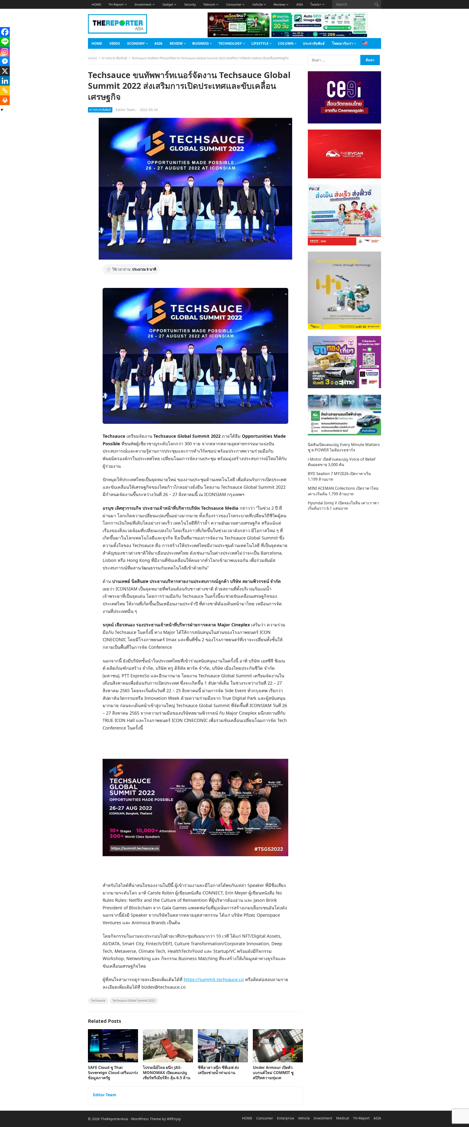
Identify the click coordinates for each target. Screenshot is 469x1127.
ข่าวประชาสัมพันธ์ (114, 58)
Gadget (167, 4)
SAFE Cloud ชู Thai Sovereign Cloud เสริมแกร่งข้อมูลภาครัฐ (113, 1072)
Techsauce (98, 1000)
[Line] (5, 42)
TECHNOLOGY (230, 43)
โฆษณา (315, 4)
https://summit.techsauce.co (214, 979)
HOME (96, 4)
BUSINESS (200, 43)
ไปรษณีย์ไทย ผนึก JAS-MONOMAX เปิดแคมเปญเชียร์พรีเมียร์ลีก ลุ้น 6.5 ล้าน (166, 1072)
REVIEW (176, 43)
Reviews (279, 4)
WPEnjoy (174, 1119)
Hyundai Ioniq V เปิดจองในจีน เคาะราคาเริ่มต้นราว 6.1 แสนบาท (343, 505)
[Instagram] (5, 51)
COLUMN (285, 43)
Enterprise (285, 1118)
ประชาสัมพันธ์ (314, 43)
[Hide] (2, 110)
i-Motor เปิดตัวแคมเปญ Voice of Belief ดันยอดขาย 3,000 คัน (341, 462)
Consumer (233, 4)
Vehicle (257, 4)
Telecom (209, 4)
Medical (342, 1118)
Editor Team (125, 109)
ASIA (299, 4)
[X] (5, 71)
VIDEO (114, 43)
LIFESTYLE (259, 43)
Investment (143, 4)
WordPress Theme (146, 1119)
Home (92, 58)
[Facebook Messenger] (5, 61)
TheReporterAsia (114, 1119)
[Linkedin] (5, 81)
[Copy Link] (5, 90)
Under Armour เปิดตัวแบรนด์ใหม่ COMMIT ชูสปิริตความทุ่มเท (273, 1072)
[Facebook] (5, 32)
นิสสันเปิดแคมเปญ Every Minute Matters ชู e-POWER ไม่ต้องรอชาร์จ (344, 447)
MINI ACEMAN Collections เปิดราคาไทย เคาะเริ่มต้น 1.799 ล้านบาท (343, 491)
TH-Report (116, 4)
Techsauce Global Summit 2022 (133, 1000)
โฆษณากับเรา (342, 43)
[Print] (5, 100)
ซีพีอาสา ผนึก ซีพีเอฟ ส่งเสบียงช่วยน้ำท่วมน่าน (218, 1070)
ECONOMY (136, 43)
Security (190, 4)
